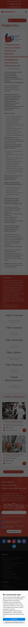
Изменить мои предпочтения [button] (14, 622)
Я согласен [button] (14, 619)
